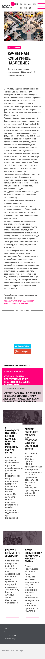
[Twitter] (23, 344)
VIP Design (19, 651)
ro (25, 8)
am (29, 4)
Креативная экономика (15, 372)
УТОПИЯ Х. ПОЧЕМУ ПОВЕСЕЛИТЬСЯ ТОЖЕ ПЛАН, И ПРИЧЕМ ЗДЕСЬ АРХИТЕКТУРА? (17, 380)
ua (29, 8)
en (16, 4)
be (34, 4)
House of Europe (10, 639)
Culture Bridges (10, 635)
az (25, 4)
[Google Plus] (22, 350)
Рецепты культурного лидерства (12, 553)
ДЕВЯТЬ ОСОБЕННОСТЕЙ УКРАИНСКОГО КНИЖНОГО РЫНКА (33, 556)
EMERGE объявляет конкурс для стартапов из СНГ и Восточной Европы (31, 439)
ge (21, 8)
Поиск (6, 628)
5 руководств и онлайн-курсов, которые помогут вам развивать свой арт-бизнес (12, 440)
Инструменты (14, 47)
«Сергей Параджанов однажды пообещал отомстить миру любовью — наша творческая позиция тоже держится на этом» (22, 399)
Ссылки (7, 632)
